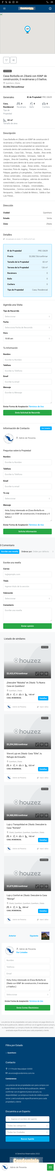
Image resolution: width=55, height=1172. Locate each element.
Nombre (6, 354)
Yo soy (6, 493)
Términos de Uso (36, 406)
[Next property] (45, 936)
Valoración (8, 593)
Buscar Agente (27, 1139)
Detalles (43, 698)
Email (5, 376)
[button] (27, 29)
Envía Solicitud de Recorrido (27, 412)
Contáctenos (11, 1079)
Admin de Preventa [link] (19, 707)
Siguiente (34, 936)
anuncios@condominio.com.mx (21, 1073)
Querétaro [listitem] (11, 1053)
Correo (6, 569)
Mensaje (7, 387)
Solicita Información (27, 531)
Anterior (12, 936)
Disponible (7, 71)
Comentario (8, 605)
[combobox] (27, 316)
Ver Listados (46, 428)
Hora (5, 333)
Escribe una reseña (9, 551)
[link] (27, 660)
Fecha (6, 322)
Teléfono (7, 365)
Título (5, 581)
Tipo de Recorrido (11, 311)
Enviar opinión (27, 626)
